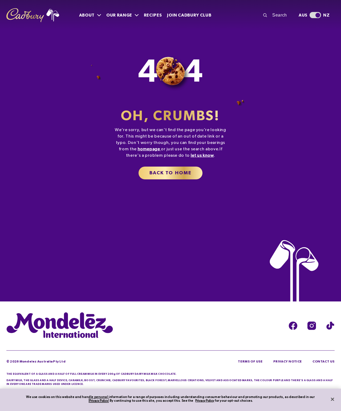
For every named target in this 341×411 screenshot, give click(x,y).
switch (315, 15)
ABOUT (87, 15)
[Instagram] (311, 325)
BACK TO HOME (170, 173)
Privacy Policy (98, 400)
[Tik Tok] (330, 325)
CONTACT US (323, 361)
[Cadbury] (32, 15)
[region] (170, 400)
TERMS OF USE (250, 361)
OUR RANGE (119, 15)
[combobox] (278, 15)
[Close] (332, 399)
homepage (149, 149)
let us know (202, 155)
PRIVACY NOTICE (287, 361)
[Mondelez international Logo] (59, 325)
